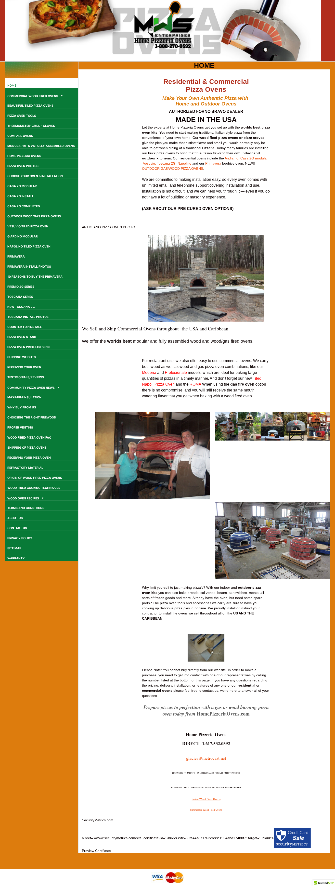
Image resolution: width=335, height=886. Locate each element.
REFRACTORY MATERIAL (25, 467)
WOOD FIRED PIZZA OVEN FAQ (29, 437)
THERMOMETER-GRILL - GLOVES (31, 126)
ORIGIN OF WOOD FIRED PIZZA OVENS (34, 478)
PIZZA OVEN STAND (21, 337)
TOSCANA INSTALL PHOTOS (28, 317)
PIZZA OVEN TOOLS (21, 115)
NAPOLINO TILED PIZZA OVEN (29, 246)
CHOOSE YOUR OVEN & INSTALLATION (35, 176)
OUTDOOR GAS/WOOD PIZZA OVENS (172, 168)
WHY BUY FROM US (21, 407)
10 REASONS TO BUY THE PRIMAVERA (35, 276)
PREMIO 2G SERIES (20, 286)
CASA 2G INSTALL (20, 196)
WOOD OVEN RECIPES (23, 498)
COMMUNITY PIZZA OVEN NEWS (31, 388)
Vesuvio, (149, 163)
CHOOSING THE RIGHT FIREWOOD (31, 417)
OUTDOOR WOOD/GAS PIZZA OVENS (34, 216)
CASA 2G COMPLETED (23, 206)
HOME (11, 85)
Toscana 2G (166, 163)
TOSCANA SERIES (20, 297)
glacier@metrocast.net (206, 758)
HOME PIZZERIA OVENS (24, 156)
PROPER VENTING (20, 427)
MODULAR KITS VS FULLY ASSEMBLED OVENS (41, 146)
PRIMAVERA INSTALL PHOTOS (29, 266)
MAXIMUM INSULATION (24, 397)
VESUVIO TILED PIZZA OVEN (27, 226)
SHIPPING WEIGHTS (21, 357)
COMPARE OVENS (20, 136)
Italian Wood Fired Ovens (206, 799)
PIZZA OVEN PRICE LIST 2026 (28, 347)
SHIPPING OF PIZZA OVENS (27, 447)
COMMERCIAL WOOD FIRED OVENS (32, 96)
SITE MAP (14, 548)
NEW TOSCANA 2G (21, 307)
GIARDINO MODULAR (22, 236)
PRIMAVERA (16, 256)
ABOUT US (15, 518)
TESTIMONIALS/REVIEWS (25, 377)
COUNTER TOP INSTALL (24, 327)
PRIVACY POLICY (19, 538)
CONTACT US (17, 528)
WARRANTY (16, 558)
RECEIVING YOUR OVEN (24, 367)
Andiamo (231, 158)
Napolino (184, 163)
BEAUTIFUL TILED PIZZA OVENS (30, 105)
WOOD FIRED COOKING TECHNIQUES (33, 488)
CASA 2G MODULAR (22, 186)
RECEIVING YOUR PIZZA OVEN (29, 457)
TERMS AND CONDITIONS (25, 508)
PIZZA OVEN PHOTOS (23, 166)
